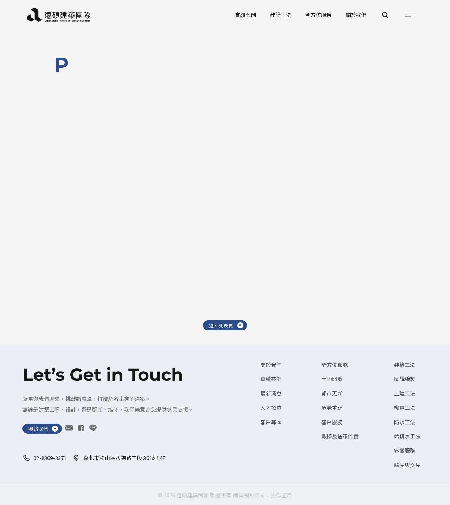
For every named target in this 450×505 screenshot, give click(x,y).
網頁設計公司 (249, 495)
